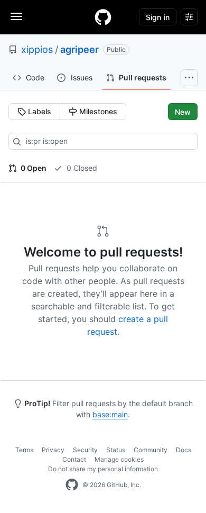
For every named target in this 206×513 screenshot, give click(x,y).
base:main (110, 414)
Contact (74, 459)
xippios (37, 49)
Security (85, 450)
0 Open (32, 167)
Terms (24, 450)
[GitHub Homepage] (71, 485)
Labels (38, 111)
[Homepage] (103, 16)
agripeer (79, 49)
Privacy (53, 450)
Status (115, 450)
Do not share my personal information (103, 469)
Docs (183, 450)
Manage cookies (119, 459)
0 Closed (80, 167)
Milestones (97, 111)
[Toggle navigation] (16, 16)
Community (150, 450)
